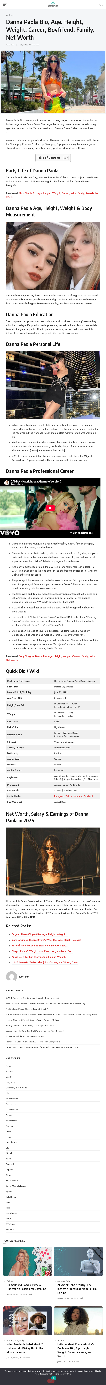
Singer (9, 1175)
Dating (9, 1115)
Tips (8, 1207)
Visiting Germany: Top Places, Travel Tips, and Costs (30, 1025)
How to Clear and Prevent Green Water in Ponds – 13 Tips (32, 1019)
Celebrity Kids (12, 1109)
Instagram (59, 796)
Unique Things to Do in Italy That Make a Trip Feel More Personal (35, 1030)
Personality (10, 1164)
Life (7, 1147)
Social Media (12, 1180)
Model (9, 1153)
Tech (8, 1202)
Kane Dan (10, 45)
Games (9, 1131)
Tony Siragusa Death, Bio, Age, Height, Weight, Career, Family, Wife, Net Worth (51, 658)
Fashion (9, 1126)
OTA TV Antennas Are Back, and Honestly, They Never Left (32, 998)
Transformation (12, 1213)
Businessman (11, 1104)
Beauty (9, 1076)
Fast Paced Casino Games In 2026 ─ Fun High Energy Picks (33, 1041)
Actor (8, 1065)
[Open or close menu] (5, 4)
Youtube (78, 796)
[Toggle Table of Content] (65, 158)
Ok (53, 1378)
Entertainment (11, 1120)
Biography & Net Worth (16, 1087)
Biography (10, 1082)
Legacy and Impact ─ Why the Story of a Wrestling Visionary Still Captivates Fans (42, 1047)
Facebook (88, 796)
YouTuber (10, 1229)
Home (8, 1136)
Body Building (12, 1098)
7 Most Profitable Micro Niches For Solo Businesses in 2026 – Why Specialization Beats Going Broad (51, 1014)
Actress (10, 15)
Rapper (9, 1169)
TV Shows (10, 1224)
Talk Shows (11, 1196)
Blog (8, 1093)
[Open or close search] (101, 4)
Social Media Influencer (16, 1185)
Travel (8, 1218)
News (8, 1158)
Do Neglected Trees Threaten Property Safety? (27, 1009)
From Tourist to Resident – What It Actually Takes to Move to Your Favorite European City (45, 1003)
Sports (9, 1191)
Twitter (69, 796)
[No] (51, 1381)
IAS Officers (11, 1142)
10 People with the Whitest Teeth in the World (26, 1036)
